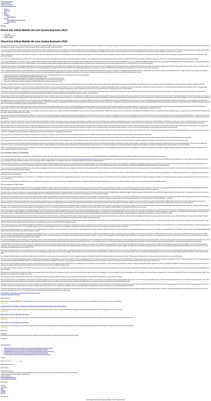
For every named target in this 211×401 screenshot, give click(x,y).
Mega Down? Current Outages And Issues (15, 322)
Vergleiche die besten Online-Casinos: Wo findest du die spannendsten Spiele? (26, 349)
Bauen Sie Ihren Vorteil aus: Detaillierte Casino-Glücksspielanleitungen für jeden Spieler (28, 348)
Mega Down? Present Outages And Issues (15, 314)
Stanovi (3, 390)
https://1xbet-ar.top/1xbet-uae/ (83, 159)
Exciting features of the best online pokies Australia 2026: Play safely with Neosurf (27, 354)
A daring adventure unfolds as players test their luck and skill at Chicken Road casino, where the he (34, 306)
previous (20, 293)
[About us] (4, 333)
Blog (11, 37)
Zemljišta (3, 391)
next (10, 294)
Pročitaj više (4, 303)
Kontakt (3, 393)
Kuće (2, 388)
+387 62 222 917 (5, 375)
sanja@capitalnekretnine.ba (8, 379)
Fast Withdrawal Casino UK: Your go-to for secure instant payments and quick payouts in (29, 351)
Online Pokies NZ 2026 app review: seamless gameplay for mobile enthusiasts (26, 353)
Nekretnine (4, 387)
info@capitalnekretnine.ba (8, 377)
